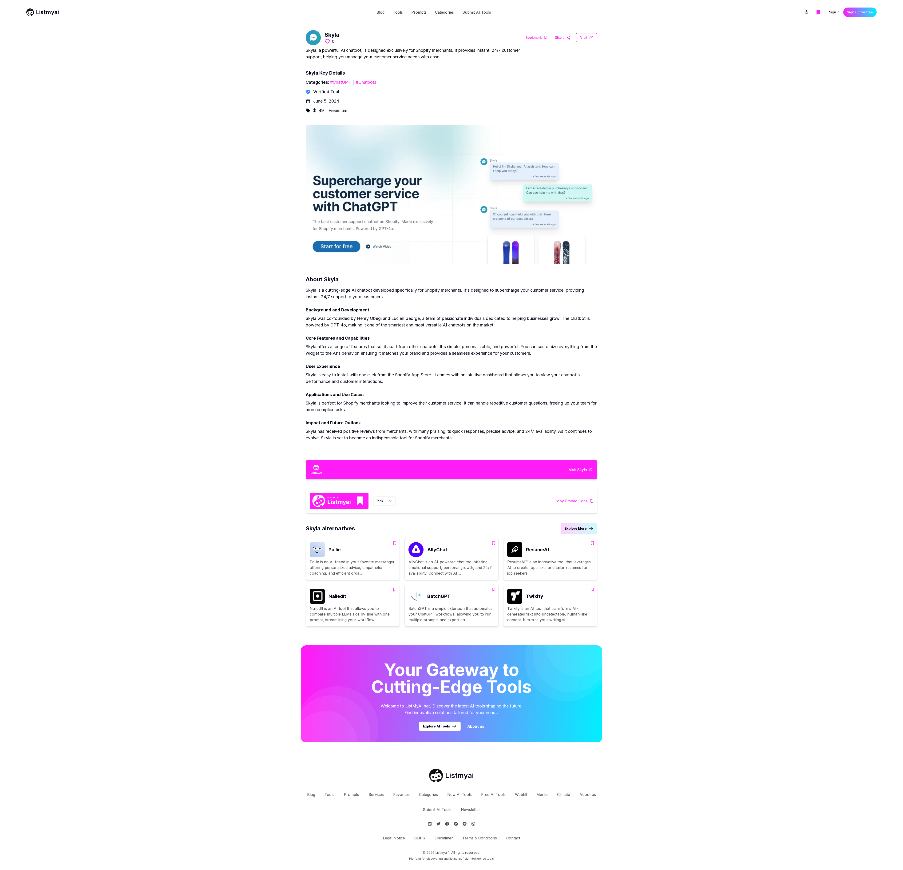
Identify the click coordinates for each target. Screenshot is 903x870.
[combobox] (384, 501)
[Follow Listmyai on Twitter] (438, 824)
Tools (398, 12)
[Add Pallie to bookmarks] (395, 543)
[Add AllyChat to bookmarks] (493, 543)
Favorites (401, 794)
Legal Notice (394, 838)
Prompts (419, 12)
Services (376, 794)
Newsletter (470, 809)
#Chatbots (366, 82)
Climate (563, 794)
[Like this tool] (327, 41)
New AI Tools (459, 794)
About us (475, 726)
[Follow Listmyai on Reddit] (465, 824)
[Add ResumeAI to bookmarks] (592, 543)
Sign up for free (860, 12)
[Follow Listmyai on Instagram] (473, 824)
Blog (380, 12)
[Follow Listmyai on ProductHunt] (456, 824)
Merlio (542, 794)
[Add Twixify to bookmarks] (592, 589)
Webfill (521, 794)
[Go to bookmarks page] (818, 12)
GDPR (419, 838)
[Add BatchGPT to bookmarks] (493, 589)
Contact (513, 838)
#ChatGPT (340, 82)
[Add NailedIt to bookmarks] (395, 589)
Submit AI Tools (476, 12)
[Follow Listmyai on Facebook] (447, 824)
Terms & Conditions (479, 838)
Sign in (834, 12)
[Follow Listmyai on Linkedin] (430, 824)
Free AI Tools (493, 794)
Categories (444, 12)
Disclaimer (444, 838)
